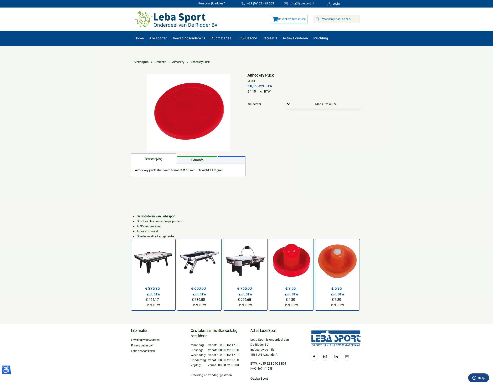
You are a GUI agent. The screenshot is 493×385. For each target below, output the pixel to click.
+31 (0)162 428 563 (260, 3)
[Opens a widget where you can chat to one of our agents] (478, 378)
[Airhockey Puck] (188, 112)
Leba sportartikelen (143, 351)
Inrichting (320, 38)
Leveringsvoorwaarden (145, 340)
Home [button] (139, 38)
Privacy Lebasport (142, 345)
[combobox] (337, 19)
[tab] (153, 158)
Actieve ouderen (295, 38)
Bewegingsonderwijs (189, 38)
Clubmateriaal (221, 38)
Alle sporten (158, 38)
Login (336, 3)
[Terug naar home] (174, 19)
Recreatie (269, 38)
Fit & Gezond (247, 38)
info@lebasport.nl (302, 3)
